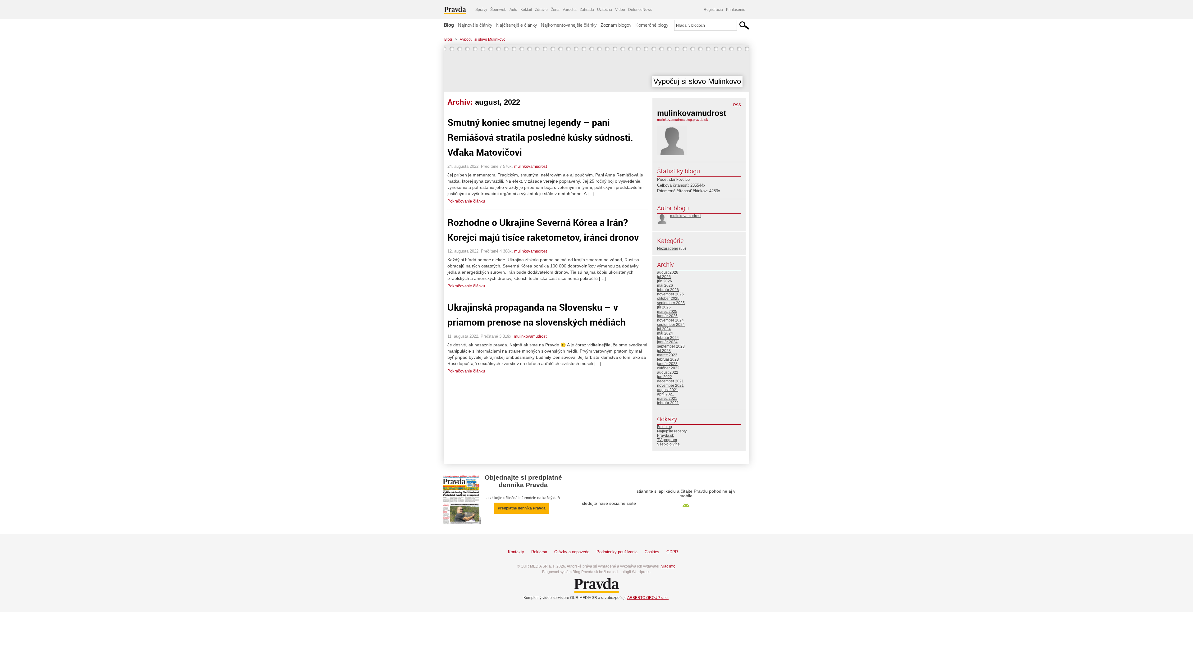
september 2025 (671, 303)
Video (620, 9)
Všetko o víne (668, 444)
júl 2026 (664, 277)
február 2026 (668, 290)
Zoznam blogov (616, 25)
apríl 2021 (665, 394)
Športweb (498, 9)
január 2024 (667, 342)
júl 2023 (664, 351)
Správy (481, 9)
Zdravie (541, 9)
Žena (555, 9)
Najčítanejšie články (516, 25)
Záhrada (587, 9)
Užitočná (604, 9)
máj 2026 (665, 285)
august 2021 (667, 390)
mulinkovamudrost (530, 166)
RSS (737, 105)
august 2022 (667, 372)
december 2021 (670, 381)
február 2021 (668, 403)
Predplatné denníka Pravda (522, 508)
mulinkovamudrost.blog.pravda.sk (682, 119)
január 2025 (667, 316)
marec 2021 (667, 398)
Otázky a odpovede (571, 552)
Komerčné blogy (651, 25)
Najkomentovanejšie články (568, 25)
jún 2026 (664, 281)
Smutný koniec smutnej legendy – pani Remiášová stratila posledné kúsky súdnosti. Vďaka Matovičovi (540, 137)
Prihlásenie (735, 9)
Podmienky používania (617, 552)
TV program (667, 440)
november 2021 (670, 385)
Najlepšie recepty (672, 431)
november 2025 (670, 294)
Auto (513, 9)
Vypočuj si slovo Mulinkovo (482, 39)
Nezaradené (667, 248)
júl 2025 (664, 307)
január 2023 (667, 364)
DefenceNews (640, 9)
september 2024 (671, 324)
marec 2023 (667, 355)
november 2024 (670, 320)
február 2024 (668, 338)
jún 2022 (664, 377)
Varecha (570, 9)
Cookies (652, 552)
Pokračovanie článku (466, 201)
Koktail (526, 9)
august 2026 (667, 272)
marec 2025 (667, 311)
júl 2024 (664, 329)
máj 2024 (665, 333)
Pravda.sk (665, 435)
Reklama (539, 552)
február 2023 (668, 359)
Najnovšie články (475, 25)
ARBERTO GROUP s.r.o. (648, 598)
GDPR (672, 552)
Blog (449, 24)
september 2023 (671, 346)
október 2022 (668, 368)
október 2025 (668, 298)
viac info (668, 566)
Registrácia (713, 9)
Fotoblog (664, 427)
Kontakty (516, 552)
